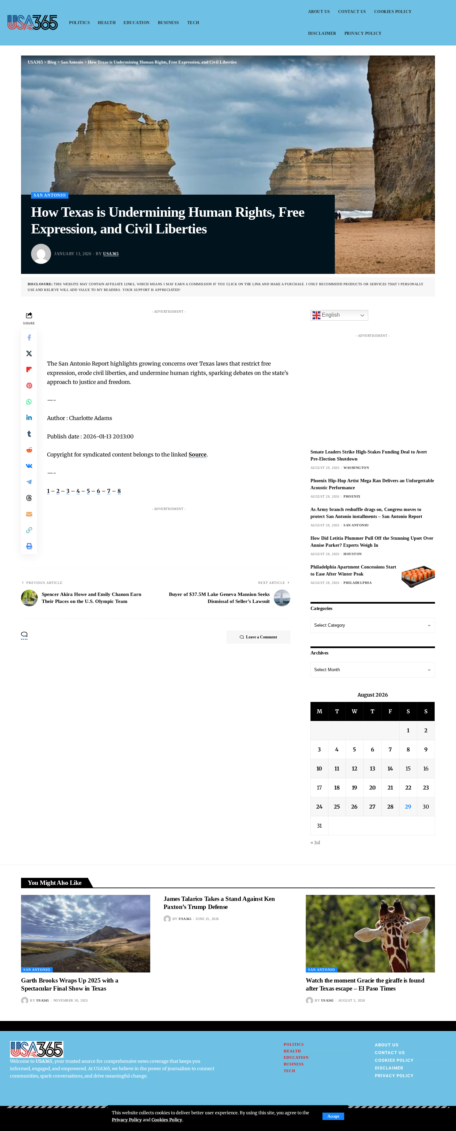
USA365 (111, 254)
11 (336, 768)
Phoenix (352, 496)
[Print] (29, 546)
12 (354, 768)
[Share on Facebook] (29, 337)
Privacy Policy (127, 1119)
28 (390, 806)
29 (408, 806)
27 (372, 806)
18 (337, 787)
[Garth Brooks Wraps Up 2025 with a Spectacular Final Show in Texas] (85, 933)
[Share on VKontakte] (29, 466)
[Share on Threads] (29, 498)
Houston (353, 554)
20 (372, 787)
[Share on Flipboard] (29, 370)
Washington (356, 468)
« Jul (315, 842)
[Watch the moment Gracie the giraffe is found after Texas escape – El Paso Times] (370, 933)
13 (372, 768)
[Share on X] (29, 353)
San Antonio (50, 195)
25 (337, 806)
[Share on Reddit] (29, 450)
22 (408, 787)
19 (354, 787)
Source (198, 454)
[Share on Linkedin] (29, 418)
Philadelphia (358, 583)
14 (390, 768)
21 (390, 787)
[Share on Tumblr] (29, 434)
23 (426, 787)
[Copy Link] (29, 530)
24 (319, 806)
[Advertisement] (175, 332)
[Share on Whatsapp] (29, 402)
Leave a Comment (261, 637)
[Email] (29, 514)
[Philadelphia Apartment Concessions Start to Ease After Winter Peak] (418, 576)
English (330, 315)
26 (354, 806)
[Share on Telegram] (29, 482)
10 (319, 768)
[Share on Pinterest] (29, 386)
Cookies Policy (167, 1119)
